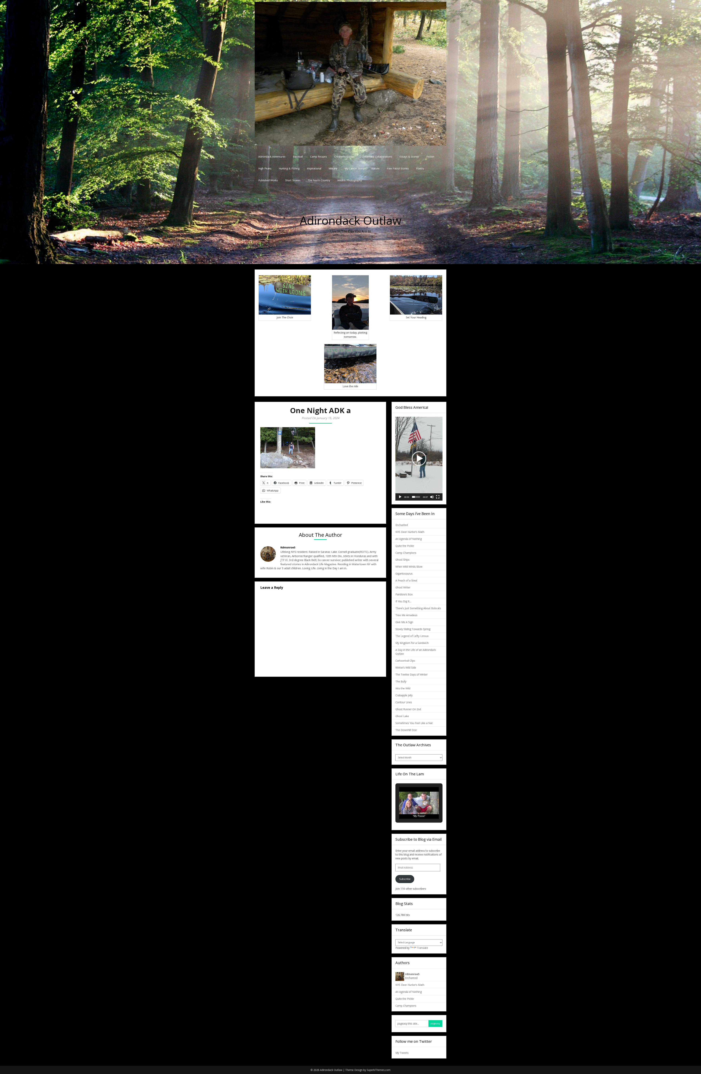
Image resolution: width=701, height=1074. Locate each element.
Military (333, 168)
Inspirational (314, 168)
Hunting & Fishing (289, 168)
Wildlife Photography (349, 180)
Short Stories (292, 180)
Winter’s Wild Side (405, 667)
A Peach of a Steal (406, 580)
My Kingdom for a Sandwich (412, 643)
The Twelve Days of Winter (411, 674)
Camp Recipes (318, 156)
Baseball (298, 156)
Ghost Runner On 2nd (408, 709)
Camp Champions (405, 552)
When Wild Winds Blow (408, 566)
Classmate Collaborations (377, 156)
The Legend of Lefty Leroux (411, 636)
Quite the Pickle (404, 545)
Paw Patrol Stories (398, 168)
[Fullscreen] (438, 497)
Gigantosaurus (404, 573)
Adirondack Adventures (272, 156)
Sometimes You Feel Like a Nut (414, 723)
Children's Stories (344, 156)
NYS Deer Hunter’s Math (409, 532)
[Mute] (432, 497)
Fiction (430, 156)
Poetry (420, 168)
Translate (422, 947)
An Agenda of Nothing (408, 539)
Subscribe (405, 879)
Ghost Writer (402, 587)
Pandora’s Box (404, 594)
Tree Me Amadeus (406, 615)
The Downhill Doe (406, 730)
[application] (419, 459)
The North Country (319, 180)
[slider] (416, 497)
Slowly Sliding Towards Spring (412, 629)
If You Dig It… (403, 601)
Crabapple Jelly (404, 695)
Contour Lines (403, 702)
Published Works (268, 180)
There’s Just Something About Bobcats (418, 608)
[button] (419, 458)
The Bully (400, 681)
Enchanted (401, 525)
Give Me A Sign (404, 622)
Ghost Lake (402, 716)
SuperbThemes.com (378, 1070)
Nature (375, 168)
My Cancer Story (354, 168)
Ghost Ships (402, 559)
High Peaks (264, 168)
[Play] (400, 497)
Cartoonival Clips (405, 660)
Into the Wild (402, 688)
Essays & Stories (409, 156)
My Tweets (402, 1052)
